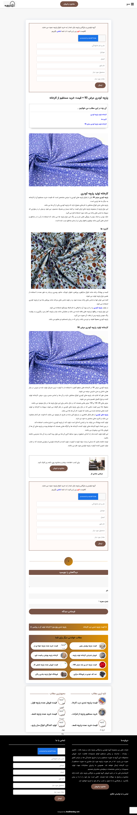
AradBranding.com (73, 811)
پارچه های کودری (102, 414)
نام (107, 590)
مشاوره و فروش (69, 4)
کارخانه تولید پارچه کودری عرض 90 (95, 124)
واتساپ (117, 794)
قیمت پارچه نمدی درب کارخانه (94, 627)
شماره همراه (103, 601)
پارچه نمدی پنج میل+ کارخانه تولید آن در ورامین (49, 627)
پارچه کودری (98, 307)
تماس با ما (124, 794)
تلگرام (112, 794)
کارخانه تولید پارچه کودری (98, 114)
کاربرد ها (103, 119)
